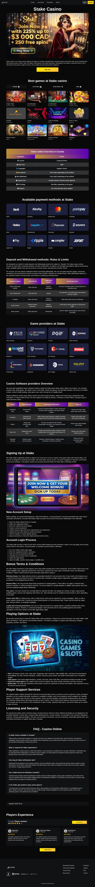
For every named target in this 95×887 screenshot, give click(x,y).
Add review (79, 822)
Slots (77, 86)
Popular (15, 86)
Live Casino (36, 86)
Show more (47, 849)
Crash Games (57, 86)
